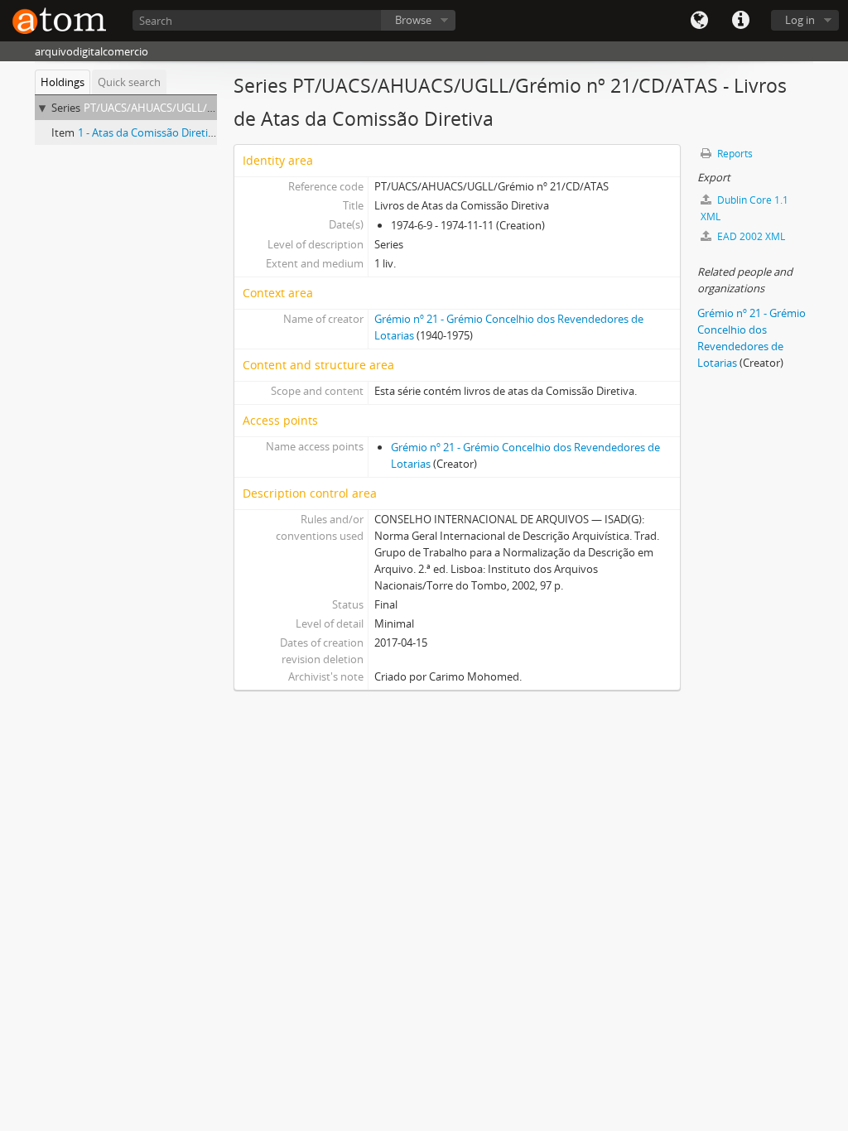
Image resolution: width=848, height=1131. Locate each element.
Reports (734, 154)
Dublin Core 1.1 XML (744, 208)
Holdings (62, 82)
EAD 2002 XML (750, 236)
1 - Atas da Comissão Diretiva (148, 132)
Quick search (129, 82)
